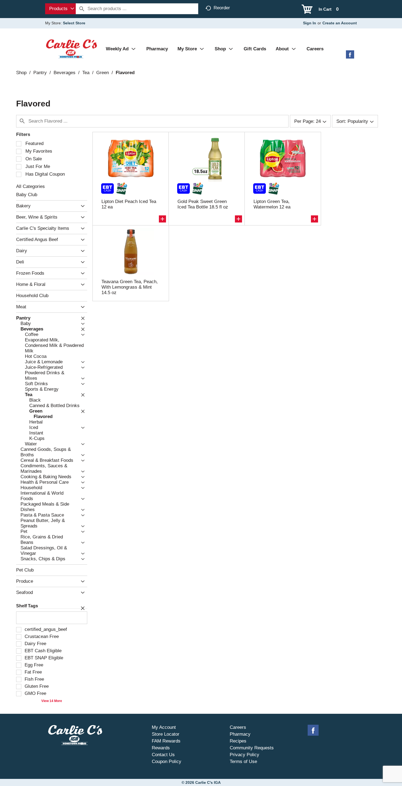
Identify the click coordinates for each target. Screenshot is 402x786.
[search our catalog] (82, 8)
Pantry (40, 72)
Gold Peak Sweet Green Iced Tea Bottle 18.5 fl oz (202, 204)
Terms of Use (243, 761)
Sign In (309, 23)
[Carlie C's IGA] (71, 48)
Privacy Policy (244, 754)
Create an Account (339, 23)
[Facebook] (350, 56)
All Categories (30, 186)
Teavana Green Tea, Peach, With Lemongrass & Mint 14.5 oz (129, 287)
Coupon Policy (166, 761)
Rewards (161, 747)
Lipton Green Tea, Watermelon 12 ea (272, 204)
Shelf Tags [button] (27, 606)
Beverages (64, 72)
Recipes (238, 741)
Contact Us (163, 754)
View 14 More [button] (51, 701)
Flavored (125, 72)
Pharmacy (240, 734)
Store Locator (165, 734)
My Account (164, 727)
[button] (81, 206)
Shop (21, 72)
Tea (85, 72)
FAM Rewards (166, 741)
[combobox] (60, 8)
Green (102, 72)
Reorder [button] (222, 7)
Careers (238, 727)
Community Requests (252, 747)
